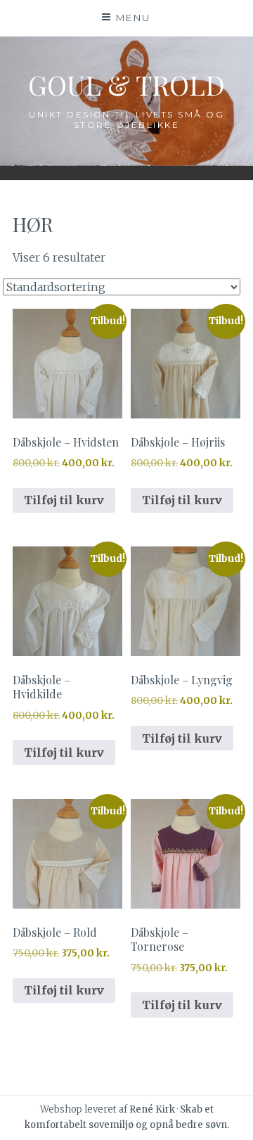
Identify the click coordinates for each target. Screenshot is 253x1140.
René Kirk (152, 1109)
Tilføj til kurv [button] (64, 500)
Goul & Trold (126, 85)
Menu (133, 17)
